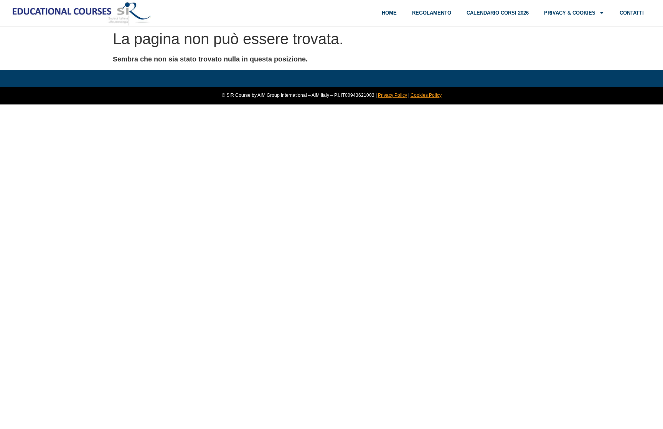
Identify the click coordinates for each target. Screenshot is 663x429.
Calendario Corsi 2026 (498, 13)
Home (389, 13)
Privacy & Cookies (569, 13)
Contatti (632, 13)
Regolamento (431, 13)
